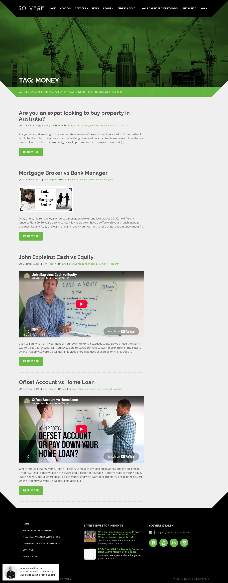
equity (72, 263)
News (95, 8)
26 (90, 553)
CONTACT (28, 549)
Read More (31, 152)
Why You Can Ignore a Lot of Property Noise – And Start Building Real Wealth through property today (120, 535)
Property (94, 125)
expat (69, 125)
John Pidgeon (47, 125)
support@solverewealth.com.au (172, 532)
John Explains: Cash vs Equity (56, 257)
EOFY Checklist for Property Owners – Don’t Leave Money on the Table (120, 550)
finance (77, 125)
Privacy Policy (31, 556)
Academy (65, 8)
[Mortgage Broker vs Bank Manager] (46, 199)
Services (80, 8)
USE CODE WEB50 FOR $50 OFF (38, 574)
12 (90, 536)
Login (203, 8)
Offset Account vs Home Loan (57, 382)
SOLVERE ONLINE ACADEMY (37, 530)
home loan (83, 388)
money (85, 125)
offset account (104, 388)
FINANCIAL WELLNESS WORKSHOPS (41, 536)
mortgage (108, 179)
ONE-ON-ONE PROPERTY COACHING (41, 543)
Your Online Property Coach (160, 8)
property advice (108, 125)
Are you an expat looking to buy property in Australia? (74, 116)
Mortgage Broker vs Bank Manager (63, 173)
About (107, 8)
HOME (26, 524)
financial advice (87, 179)
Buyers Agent (126, 8)
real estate (122, 125)
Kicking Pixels (202, 578)
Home (52, 8)
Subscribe (189, 8)
